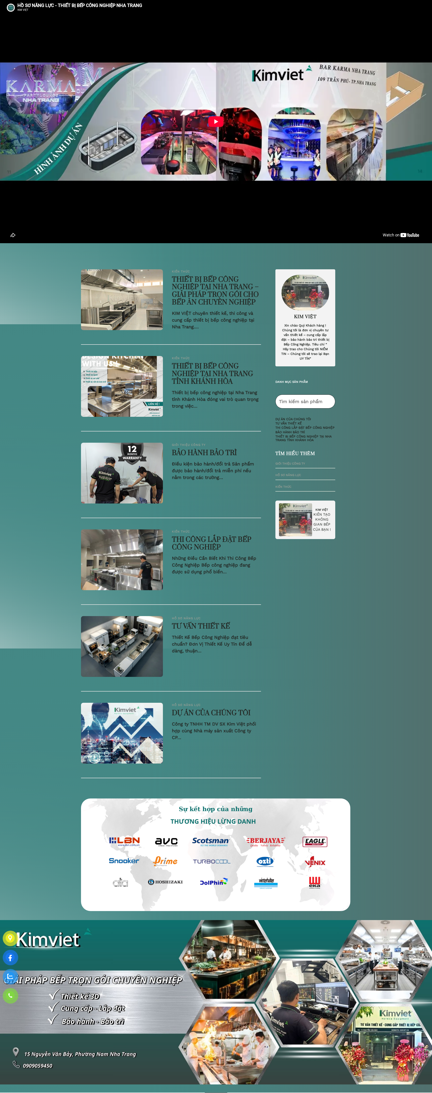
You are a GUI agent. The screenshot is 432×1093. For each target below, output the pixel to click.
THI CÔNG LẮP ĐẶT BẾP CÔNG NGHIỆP (211, 543)
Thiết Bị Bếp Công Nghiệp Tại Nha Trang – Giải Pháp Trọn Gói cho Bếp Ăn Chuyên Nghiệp (215, 291)
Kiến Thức (181, 271)
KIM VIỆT (321, 509)
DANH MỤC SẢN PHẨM (291, 381)
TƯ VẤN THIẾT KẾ (201, 626)
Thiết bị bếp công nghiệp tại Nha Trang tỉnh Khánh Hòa (212, 374)
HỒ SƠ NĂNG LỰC (186, 618)
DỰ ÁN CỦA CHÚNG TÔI (211, 713)
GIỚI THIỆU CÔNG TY (188, 445)
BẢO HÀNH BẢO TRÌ (204, 453)
